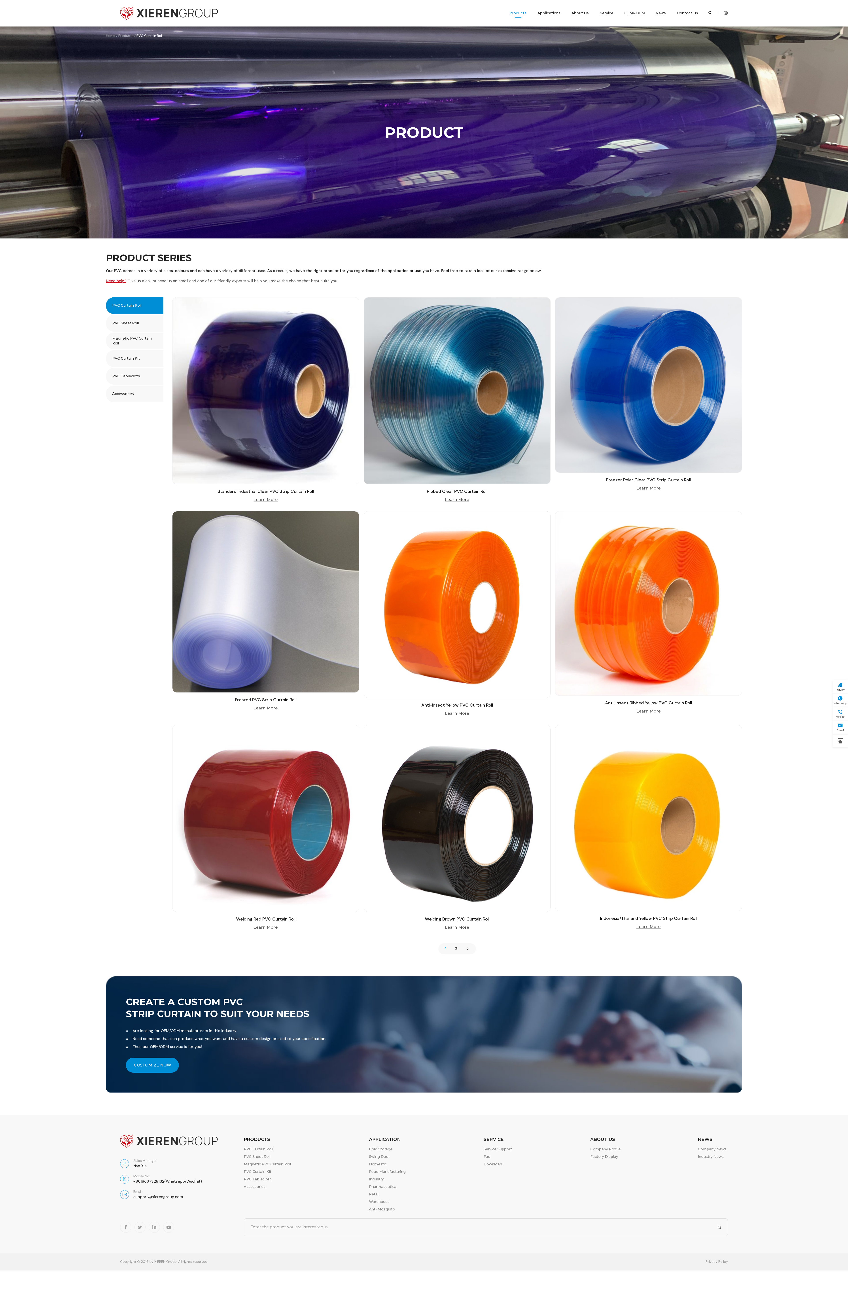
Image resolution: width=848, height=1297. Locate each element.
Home (110, 35)
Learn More (266, 499)
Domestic (378, 1164)
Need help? (116, 281)
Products (518, 13)
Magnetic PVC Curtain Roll (132, 340)
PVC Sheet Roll (125, 323)
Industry (376, 1179)
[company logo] (169, 13)
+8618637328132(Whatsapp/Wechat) (167, 1181)
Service (606, 13)
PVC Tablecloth (126, 376)
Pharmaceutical (383, 1187)
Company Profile (605, 1149)
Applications (549, 13)
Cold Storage (380, 1149)
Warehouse (379, 1202)
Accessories (123, 394)
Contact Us (687, 13)
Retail (374, 1194)
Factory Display (604, 1157)
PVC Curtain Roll (127, 305)
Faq (487, 1157)
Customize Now (152, 1065)
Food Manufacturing (387, 1172)
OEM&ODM (634, 13)
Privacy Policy (717, 1261)
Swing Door (379, 1157)
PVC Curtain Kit (126, 358)
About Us (580, 13)
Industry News (711, 1157)
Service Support (498, 1149)
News (661, 13)
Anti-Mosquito (382, 1209)
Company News (712, 1149)
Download (493, 1164)
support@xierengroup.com (158, 1196)
